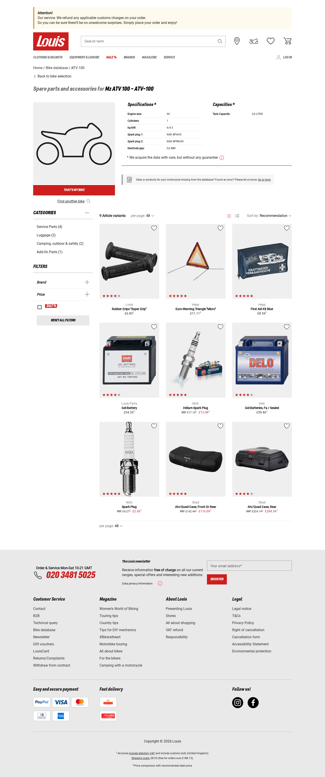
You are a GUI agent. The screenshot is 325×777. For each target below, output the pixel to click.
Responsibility (177, 637)
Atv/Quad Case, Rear (262, 507)
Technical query (45, 623)
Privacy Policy (243, 623)
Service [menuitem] (169, 57)
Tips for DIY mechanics (117, 630)
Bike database (44, 630)
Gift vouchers (43, 644)
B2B (36, 616)
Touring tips (108, 616)
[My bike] (253, 41)
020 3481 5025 (70, 575)
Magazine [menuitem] (149, 57)
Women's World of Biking (118, 609)
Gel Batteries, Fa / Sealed (262, 408)
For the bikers (109, 658)
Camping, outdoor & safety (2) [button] (60, 243)
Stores (171, 616)
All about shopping (180, 623)
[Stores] (237, 41)
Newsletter (41, 637)
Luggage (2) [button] (46, 235)
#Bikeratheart (109, 637)
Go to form (264, 179)
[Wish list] (270, 41)
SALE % (51, 306)
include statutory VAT (142, 753)
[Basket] (287, 41)
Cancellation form (246, 637)
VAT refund (174, 630)
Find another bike (70, 201)
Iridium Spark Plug (195, 408)
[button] (220, 41)
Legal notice (241, 609)
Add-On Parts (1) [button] (50, 252)
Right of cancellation (248, 630)
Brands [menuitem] (129, 57)
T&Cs (236, 616)
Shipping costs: (141, 758)
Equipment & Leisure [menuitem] (84, 57)
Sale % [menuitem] (111, 57)
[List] (237, 216)
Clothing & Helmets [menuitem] (47, 57)
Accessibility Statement (250, 644)
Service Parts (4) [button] (49, 227)
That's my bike (74, 190)
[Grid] (229, 215)
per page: (138, 216)
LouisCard (41, 651)
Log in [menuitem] (287, 57)
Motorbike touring (113, 644)
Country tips (108, 623)
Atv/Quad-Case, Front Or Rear (195, 507)
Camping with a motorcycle (120, 665)
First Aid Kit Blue (262, 309)
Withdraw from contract (51, 665)
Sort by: (253, 216)
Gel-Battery (129, 408)
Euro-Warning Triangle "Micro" (196, 309)
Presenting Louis (179, 609)
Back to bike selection (54, 76)
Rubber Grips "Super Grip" (129, 309)
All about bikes (110, 651)
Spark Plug (129, 507)
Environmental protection (251, 651)
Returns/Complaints (49, 658)
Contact (39, 609)
